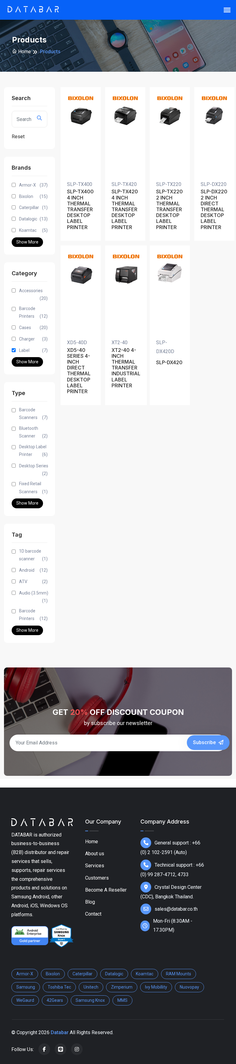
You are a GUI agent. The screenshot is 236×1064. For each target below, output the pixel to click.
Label (33, 350)
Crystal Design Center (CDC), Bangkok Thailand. (171, 892)
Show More (27, 242)
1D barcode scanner (33, 555)
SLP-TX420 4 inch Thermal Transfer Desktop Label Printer (125, 209)
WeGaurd (25, 1000)
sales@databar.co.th (176, 909)
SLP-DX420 (169, 362)
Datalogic (33, 218)
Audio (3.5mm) (33, 596)
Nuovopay (189, 987)
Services (94, 866)
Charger (33, 339)
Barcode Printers (33, 312)
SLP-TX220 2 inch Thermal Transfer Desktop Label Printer (169, 209)
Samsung (25, 987)
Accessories (33, 294)
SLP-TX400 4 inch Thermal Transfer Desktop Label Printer (80, 209)
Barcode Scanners (33, 413)
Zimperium (121, 987)
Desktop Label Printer (33, 450)
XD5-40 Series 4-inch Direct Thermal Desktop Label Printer (79, 370)
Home (24, 51)
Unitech (91, 987)
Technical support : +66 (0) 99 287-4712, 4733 (172, 869)
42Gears (55, 1000)
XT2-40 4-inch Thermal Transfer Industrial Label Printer (126, 368)
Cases (33, 327)
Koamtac (33, 230)
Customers (97, 878)
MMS (122, 1000)
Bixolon (33, 196)
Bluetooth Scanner (33, 432)
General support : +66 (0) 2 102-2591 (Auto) (170, 847)
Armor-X (33, 185)
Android (33, 570)
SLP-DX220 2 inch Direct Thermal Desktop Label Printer (214, 209)
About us (94, 853)
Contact (93, 914)
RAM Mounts (178, 973)
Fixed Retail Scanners (33, 487)
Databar (60, 1032)
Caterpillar (33, 207)
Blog (90, 902)
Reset (18, 136)
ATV (33, 581)
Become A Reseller (106, 890)
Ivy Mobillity (156, 987)
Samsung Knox (90, 1000)
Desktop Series (33, 469)
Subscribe (205, 742)
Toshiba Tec (59, 987)
